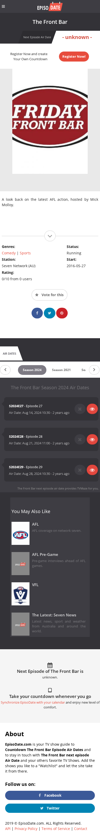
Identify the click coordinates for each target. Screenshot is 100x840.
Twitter (52, 808)
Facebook (52, 795)
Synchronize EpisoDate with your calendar (33, 702)
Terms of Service (56, 828)
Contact (80, 828)
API (8, 828)
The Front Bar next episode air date (40, 488)
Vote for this (52, 294)
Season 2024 (32, 370)
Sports (25, 253)
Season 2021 (61, 370)
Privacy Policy (26, 828)
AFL (35, 524)
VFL (35, 584)
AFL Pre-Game (45, 554)
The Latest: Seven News (54, 615)
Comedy (9, 253)
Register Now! (74, 56)
